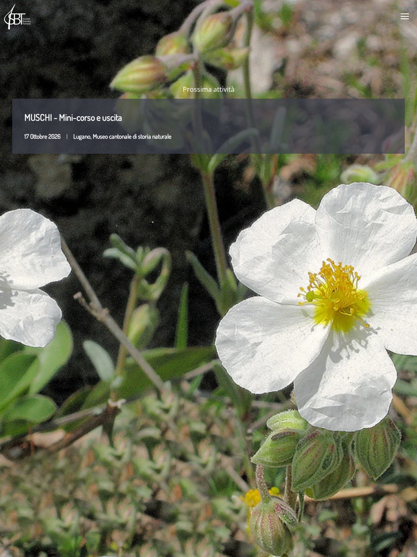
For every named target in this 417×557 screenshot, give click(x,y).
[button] (405, 16)
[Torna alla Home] (17, 16)
